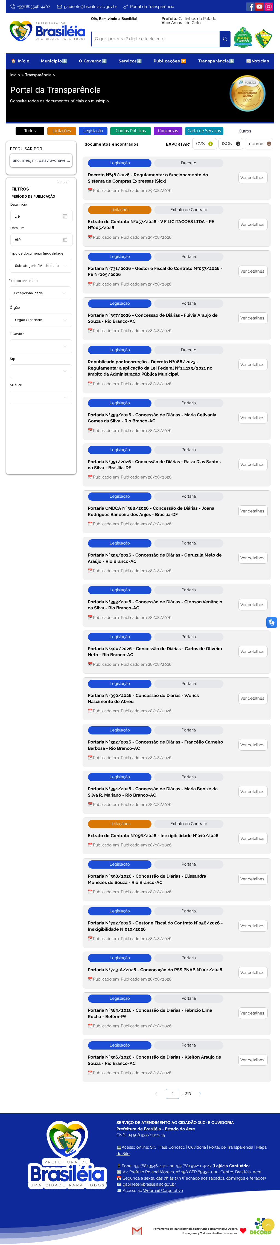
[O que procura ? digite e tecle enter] (225, 39)
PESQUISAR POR (26, 149)
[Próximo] (200, 1094)
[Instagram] (268, 6)
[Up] (268, 1224)
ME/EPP (16, 385)
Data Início (18, 204)
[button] (54, 61)
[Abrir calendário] (65, 216)
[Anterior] (156, 1094)
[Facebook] (250, 6)
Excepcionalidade (23, 281)
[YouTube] (259, 6)
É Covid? (17, 334)
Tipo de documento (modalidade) (37, 253)
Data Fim (17, 228)
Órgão (15, 307)
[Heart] (243, 1231)
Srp (12, 359)
